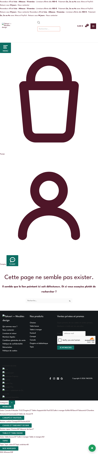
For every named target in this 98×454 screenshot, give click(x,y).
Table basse (34, 326)
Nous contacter (23, 5)
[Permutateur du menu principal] (93, 26)
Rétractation (7, 347)
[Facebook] (50, 378)
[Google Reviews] (62, 378)
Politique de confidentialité (13, 344)
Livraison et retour (9, 333)
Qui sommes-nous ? (10, 326)
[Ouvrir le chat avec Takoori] (92, 448)
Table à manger (36, 330)
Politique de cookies (10, 351)
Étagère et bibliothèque (39, 343)
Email (60, 333)
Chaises (33, 323)
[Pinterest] (58, 378)
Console (33, 340)
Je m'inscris (66, 347)
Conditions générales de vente (14, 340)
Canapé (33, 336)
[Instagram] (54, 378)
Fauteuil (33, 333)
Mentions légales (9, 337)
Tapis (32, 347)
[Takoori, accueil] (8, 26)
